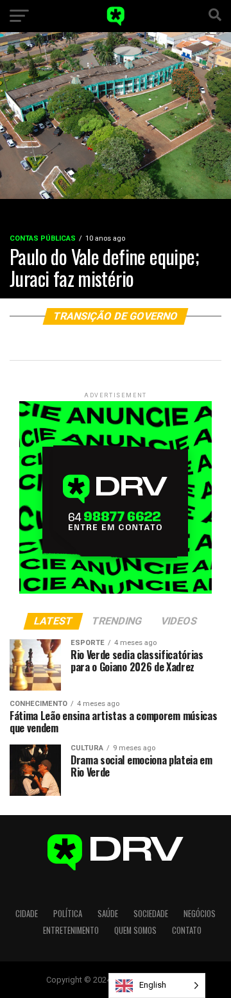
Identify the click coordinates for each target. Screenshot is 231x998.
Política (67, 914)
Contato (186, 930)
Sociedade (150, 914)
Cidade (26, 914)
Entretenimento (71, 930)
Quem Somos (135, 930)
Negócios (200, 914)
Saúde (108, 914)
